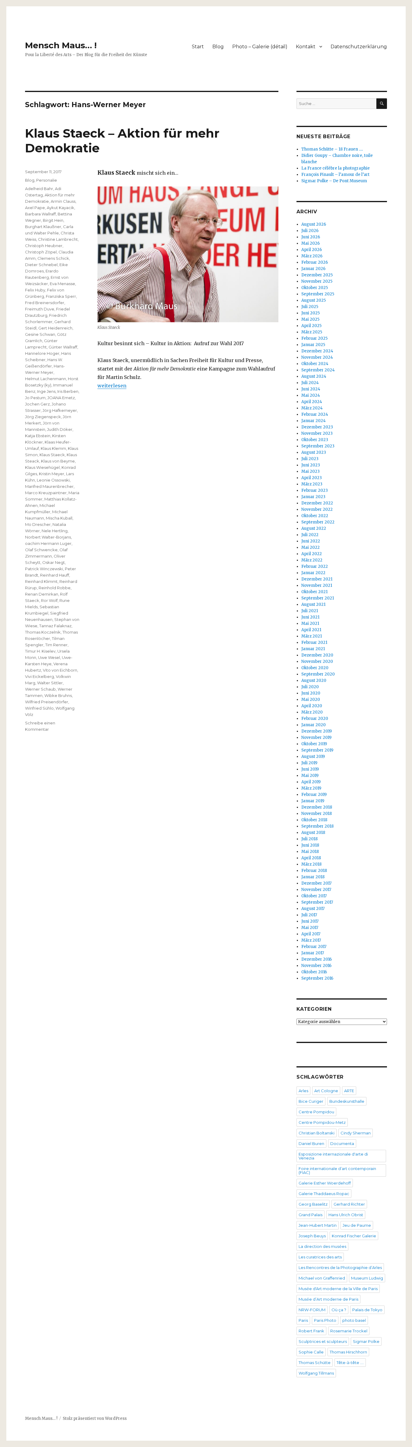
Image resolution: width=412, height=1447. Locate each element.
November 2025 (316, 281)
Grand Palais (310, 1214)
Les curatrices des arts (320, 1257)
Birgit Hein (53, 220)
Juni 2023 (310, 465)
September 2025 (317, 294)
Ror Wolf (49, 600)
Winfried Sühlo (39, 708)
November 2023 (317, 433)
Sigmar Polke (366, 1341)
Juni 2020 (310, 693)
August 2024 (313, 376)
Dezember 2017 (316, 883)
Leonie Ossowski (53, 480)
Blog (218, 46)
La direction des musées (322, 1246)
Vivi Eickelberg (39, 676)
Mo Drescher (38, 524)
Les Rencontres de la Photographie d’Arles (340, 1267)
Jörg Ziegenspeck (43, 416)
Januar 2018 (313, 876)
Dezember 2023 (317, 427)
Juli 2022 (310, 534)
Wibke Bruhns (58, 695)
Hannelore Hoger (42, 353)
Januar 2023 (313, 496)
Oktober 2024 (314, 363)
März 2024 (312, 408)
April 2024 (311, 401)
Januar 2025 (313, 344)
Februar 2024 (314, 414)
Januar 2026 (313, 268)
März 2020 (312, 712)
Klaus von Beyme (58, 461)
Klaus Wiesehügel (42, 467)
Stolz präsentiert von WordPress (95, 1418)
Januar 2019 (312, 800)
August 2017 (313, 908)
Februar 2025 (314, 338)
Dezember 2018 (316, 807)
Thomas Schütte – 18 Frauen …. (332, 149)
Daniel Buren (311, 1143)
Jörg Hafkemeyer (60, 410)
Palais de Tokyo (367, 1309)
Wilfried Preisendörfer (46, 701)
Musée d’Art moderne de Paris (328, 1299)
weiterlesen (111, 386)
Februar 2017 (313, 946)
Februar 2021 (314, 642)
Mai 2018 (310, 851)
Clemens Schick (53, 258)
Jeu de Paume (357, 1225)
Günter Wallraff (63, 347)
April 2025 (311, 325)
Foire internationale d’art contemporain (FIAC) (337, 1170)
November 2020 (317, 661)
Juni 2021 (310, 617)
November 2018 (316, 813)
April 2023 (311, 477)
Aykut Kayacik (60, 207)
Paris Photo (325, 1320)
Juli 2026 (310, 230)
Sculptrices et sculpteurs (323, 1341)
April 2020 (311, 705)
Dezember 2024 (317, 351)
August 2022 (313, 528)
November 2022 (317, 509)
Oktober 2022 (314, 515)
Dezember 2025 (317, 275)
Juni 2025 (310, 313)
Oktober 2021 (314, 591)
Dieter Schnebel (41, 264)
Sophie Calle (311, 1352)
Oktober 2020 (314, 667)
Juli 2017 (309, 914)
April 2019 (311, 781)
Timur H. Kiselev (40, 651)
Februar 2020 (314, 718)
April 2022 (311, 553)
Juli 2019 (309, 762)
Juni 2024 (310, 389)
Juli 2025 (309, 306)
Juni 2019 (310, 769)
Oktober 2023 (314, 439)
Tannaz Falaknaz (55, 625)
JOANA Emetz (61, 397)
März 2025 (311, 332)
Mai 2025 (310, 319)
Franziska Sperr (61, 296)
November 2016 (316, 965)
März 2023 (311, 484)
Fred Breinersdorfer (44, 302)
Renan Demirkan (41, 594)
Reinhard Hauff (54, 575)
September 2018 (317, 826)
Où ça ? (338, 1309)
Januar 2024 (313, 420)
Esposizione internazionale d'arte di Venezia (333, 1156)
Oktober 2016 (314, 972)
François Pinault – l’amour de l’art (335, 174)
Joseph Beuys (312, 1235)
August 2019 (313, 756)
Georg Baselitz (313, 1204)
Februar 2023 (314, 490)
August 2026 (313, 224)
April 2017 (310, 934)
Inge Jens (46, 391)
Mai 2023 (310, 471)
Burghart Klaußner (43, 226)
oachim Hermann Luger (48, 543)
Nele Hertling (55, 530)
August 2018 (313, 832)
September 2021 (317, 598)
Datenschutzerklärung (359, 46)
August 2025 (313, 300)
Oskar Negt (53, 562)
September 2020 (318, 674)
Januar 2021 (313, 648)
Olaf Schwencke (41, 549)
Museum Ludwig (367, 1278)
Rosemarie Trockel (348, 1330)
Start (198, 46)
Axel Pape (35, 207)
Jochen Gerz (37, 404)
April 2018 (311, 857)
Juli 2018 (309, 838)
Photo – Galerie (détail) (259, 46)
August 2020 (313, 680)
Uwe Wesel (49, 657)
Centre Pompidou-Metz (322, 1122)
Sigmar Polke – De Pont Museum (334, 180)
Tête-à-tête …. (350, 1362)
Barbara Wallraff (40, 213)
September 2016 (317, 978)
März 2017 (311, 940)
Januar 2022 (313, 572)
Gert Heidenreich (55, 328)
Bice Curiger (311, 1101)
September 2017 (317, 902)
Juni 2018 (310, 845)
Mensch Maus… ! (61, 45)
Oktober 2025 (314, 287)
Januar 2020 (313, 724)
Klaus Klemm (53, 448)
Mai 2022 (310, 547)
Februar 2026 (314, 262)
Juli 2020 (310, 686)
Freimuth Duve (39, 309)
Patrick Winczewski (44, 568)
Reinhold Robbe (55, 587)
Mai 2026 (310, 243)
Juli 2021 (309, 610)
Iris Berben (67, 391)
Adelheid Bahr (39, 188)
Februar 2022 (314, 566)
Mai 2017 (309, 927)
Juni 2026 (310, 237)
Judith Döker (59, 429)
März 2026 (311, 256)
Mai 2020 (310, 699)
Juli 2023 (310, 458)
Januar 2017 (312, 953)
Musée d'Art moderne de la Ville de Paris (338, 1288)
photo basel (354, 1320)
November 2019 (316, 737)
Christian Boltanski (316, 1133)
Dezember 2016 (316, 959)
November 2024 (317, 357)
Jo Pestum (35, 397)
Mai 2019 (310, 775)
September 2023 (317, 446)
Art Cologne (326, 1090)
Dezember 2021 (316, 579)
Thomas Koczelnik (43, 632)
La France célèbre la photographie (335, 168)
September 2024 (318, 370)
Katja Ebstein (37, 435)
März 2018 (311, 864)
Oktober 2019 (314, 743)
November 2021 (316, 585)
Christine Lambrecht (58, 239)
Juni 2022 (310, 541)
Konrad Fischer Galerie (354, 1235)
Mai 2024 (310, 395)
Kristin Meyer (51, 473)
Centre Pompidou (316, 1111)
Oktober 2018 (314, 819)
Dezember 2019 (316, 731)
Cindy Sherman (356, 1133)
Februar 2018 (314, 870)
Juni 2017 (310, 921)
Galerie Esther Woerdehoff (325, 1183)
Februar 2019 (314, 794)
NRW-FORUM (312, 1309)
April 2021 (311, 629)
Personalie (46, 180)
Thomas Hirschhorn (348, 1352)
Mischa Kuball (59, 518)
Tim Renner (56, 644)
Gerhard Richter (349, 1204)
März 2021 (311, 636)
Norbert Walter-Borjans (48, 537)
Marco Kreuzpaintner (46, 492)
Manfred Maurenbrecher (49, 486)
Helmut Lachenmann (45, 378)
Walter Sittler (50, 682)
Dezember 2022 (317, 503)
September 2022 (317, 522)
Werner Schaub (40, 689)
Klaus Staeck (52, 454)
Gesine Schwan (40, 334)
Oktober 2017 (314, 895)
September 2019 (317, 750)
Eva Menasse (62, 283)
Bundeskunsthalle (346, 1101)
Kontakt (305, 46)
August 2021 (313, 604)
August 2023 (313, 452)
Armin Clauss (63, 201)
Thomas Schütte (315, 1362)
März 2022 (311, 560)
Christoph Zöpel (41, 252)
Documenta (342, 1143)
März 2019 (311, 788)
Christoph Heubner (43, 245)
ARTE (349, 1090)
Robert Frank (311, 1330)
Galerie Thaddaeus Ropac (324, 1193)
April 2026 (311, 249)
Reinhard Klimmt (41, 581)
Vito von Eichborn (60, 670)
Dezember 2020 (317, 655)
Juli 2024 (310, 382)
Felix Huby (35, 290)
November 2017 (316, 889)
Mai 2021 (310, 623)
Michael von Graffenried (322, 1278)
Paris (303, 1320)
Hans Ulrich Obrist (345, 1214)
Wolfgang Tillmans (316, 1373)
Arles (303, 1090)
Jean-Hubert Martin (318, 1225)
